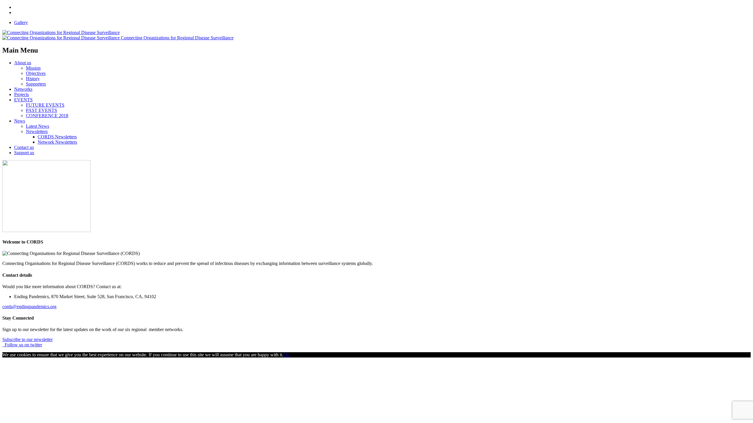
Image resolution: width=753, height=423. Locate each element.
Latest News (37, 126)
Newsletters (37, 131)
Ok (286, 354)
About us (22, 62)
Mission (33, 68)
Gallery (21, 22)
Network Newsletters (57, 142)
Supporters (36, 83)
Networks (23, 89)
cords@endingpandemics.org (29, 306)
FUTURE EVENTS (45, 105)
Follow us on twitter (22, 344)
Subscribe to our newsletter (27, 339)
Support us (24, 152)
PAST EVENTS (41, 110)
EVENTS (23, 99)
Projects (21, 94)
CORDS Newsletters (57, 136)
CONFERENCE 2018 (47, 115)
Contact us (24, 147)
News (19, 120)
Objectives (36, 73)
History (33, 78)
